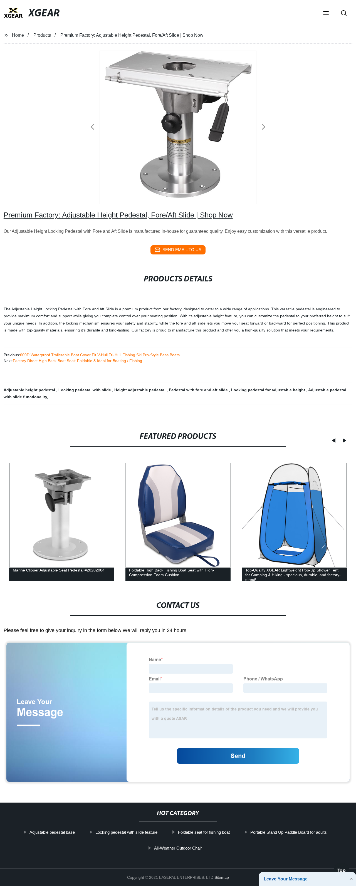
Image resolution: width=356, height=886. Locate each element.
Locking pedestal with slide (85, 390)
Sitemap (221, 877)
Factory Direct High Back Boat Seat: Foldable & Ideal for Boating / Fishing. (78, 360)
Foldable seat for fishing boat (203, 832)
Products (42, 35)
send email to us (181, 249)
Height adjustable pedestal (140, 390)
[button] (326, 14)
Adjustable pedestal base (52, 832)
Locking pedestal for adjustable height (268, 390)
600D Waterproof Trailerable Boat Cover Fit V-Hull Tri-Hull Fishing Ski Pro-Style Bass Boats (100, 355)
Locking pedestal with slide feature (126, 832)
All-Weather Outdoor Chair (178, 848)
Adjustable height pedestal (30, 390)
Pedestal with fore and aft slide (199, 390)
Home (18, 35)
